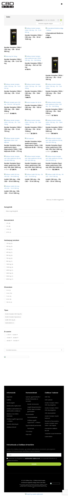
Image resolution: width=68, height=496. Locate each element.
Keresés (61, 350)
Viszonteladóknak (32, 417)
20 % (7, 232)
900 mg (8, 261)
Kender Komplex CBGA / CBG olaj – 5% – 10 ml (13, 92)
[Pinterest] (13, 484)
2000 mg (8, 270)
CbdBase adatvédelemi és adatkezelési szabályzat (14, 410)
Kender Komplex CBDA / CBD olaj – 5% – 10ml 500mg (54, 111)
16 (43, 20)
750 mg (8, 258)
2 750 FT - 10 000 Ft (12, 334)
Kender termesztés (33, 404)
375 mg (8, 249)
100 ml (8, 302)
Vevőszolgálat (11, 403)
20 (46, 20)
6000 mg (8, 279)
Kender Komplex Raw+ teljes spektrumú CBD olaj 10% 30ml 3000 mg (12, 165)
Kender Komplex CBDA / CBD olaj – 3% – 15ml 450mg (54, 93)
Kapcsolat (9, 397)
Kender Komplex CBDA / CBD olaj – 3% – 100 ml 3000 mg (33, 107)
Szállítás (9, 400)
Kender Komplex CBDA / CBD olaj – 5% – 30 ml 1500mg (33, 129)
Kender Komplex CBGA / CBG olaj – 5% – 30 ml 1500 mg (33, 37)
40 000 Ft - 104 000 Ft (12, 340)
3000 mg (8, 273)
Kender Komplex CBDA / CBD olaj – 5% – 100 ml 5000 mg (54, 129)
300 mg (8, 246)
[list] (58, 20)
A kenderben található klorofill (51, 429)
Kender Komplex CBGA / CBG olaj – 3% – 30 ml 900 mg (13, 49)
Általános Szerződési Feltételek (12, 415)
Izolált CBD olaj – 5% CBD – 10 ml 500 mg (32, 180)
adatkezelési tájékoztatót (33, 458)
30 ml (7, 299)
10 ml (7, 293)
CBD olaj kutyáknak (50, 413)
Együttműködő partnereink (33, 425)
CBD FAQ (47, 397)
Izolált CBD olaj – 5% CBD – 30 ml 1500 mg (53, 180)
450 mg (8, 252)
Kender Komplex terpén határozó (52, 417)
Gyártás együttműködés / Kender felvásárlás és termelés (33, 399)
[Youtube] (13, 482)
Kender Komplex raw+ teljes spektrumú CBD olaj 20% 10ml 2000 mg (33, 165)
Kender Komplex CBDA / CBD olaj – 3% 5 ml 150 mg (33, 65)
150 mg (8, 243)
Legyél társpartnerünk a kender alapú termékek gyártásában (34, 409)
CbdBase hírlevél (11, 427)
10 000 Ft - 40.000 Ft (12, 337)
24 (48, 20)
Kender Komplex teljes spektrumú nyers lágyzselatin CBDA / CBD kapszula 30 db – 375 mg (13, 148)
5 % (7, 226)
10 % (7, 229)
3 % (7, 223)
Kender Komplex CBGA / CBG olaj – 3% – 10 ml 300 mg (54, 77)
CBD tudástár (48, 400)
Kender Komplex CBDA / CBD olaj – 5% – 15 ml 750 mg (13, 129)
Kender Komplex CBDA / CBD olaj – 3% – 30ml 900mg (13, 109)
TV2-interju (29, 431)
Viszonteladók (30, 414)
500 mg (8, 255)
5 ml (7, 290)
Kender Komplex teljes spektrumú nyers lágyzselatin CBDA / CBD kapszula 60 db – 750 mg (34, 144)
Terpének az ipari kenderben (53, 433)
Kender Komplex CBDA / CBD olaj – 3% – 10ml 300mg (33, 93)
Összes (52, 20)
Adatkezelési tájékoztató (14, 406)
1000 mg (8, 264)
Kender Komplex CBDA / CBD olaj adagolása (52, 404)
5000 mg (8, 276)
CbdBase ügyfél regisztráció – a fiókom (15, 420)
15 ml (7, 296)
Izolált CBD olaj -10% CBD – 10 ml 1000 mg (11, 192)
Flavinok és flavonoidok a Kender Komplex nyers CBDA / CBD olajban (52, 423)
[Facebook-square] (8, 482)
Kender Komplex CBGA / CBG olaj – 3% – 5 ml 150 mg (13, 61)
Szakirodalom (48, 436)
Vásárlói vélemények (12, 424)
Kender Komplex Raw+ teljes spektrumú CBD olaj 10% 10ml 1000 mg (54, 147)
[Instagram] (8, 484)
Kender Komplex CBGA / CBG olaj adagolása (52, 409)
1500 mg (8, 267)
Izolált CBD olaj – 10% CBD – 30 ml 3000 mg (12, 180)
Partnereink (30, 428)
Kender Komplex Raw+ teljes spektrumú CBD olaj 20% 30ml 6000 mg (54, 165)
